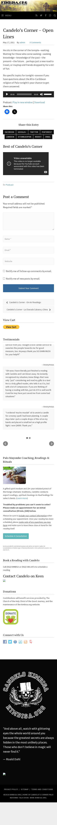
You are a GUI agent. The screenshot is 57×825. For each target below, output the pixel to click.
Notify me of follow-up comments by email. (29, 271)
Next (51, 395)
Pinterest (47, 132)
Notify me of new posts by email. (23, 278)
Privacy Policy (11, 741)
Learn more (22, 450)
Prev (5, 395)
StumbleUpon (24, 137)
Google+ (22, 132)
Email (47, 137)
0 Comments (35, 42)
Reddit (38, 137)
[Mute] (41, 94)
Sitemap (25, 741)
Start (27, 390)
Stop (29, 390)
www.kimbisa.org (38, 750)
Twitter (34, 132)
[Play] (7, 94)
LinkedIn (10, 137)
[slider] (48, 94)
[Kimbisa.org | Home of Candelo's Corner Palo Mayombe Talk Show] (28, 5)
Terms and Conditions (42, 741)
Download (39, 102)
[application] (28, 94)
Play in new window (22, 102)
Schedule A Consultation (16, 487)
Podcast (9, 184)
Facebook (9, 132)
